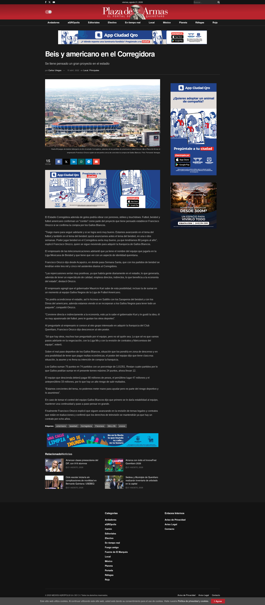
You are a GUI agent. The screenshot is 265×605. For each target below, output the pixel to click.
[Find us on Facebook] (45, 2)
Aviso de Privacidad (175, 519)
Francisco (99, 426)
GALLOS (112, 426)
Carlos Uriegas (54, 70)
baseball (73, 426)
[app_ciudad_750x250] (102, 188)
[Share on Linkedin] (73, 162)
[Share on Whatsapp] (81, 162)
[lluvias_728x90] (102, 439)
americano (61, 426)
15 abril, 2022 (73, 70)
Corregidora (86, 426)
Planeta (183, 22)
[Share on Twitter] (66, 162)
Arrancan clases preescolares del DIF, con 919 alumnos (82, 462)
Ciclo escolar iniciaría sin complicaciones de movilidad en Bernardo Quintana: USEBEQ (81, 480)
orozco (122, 426)
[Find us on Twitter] (49, 2)
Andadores (53, 22)
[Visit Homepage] (136, 11)
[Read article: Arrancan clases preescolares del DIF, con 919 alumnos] (54, 465)
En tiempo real (132, 22)
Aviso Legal (171, 524)
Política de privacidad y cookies (193, 601)
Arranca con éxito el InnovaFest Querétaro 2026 (141, 462)
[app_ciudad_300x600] (194, 128)
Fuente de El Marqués (116, 551)
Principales (94, 70)
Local (152, 22)
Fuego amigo (112, 547)
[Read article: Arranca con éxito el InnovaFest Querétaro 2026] (114, 465)
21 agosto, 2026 (75, 467)
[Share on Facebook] (58, 162)
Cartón (108, 528)
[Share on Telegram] (88, 162)
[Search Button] (218, 2)
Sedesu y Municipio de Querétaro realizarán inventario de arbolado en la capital (142, 480)
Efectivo (112, 22)
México (167, 22)
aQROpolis (74, 22)
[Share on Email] (96, 162)
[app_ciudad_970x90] (132, 37)
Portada (109, 570)
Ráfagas (199, 22)
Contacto (169, 528)
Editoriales (94, 22)
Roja (215, 22)
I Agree (218, 601)
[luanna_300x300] (194, 205)
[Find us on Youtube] (54, 2)
